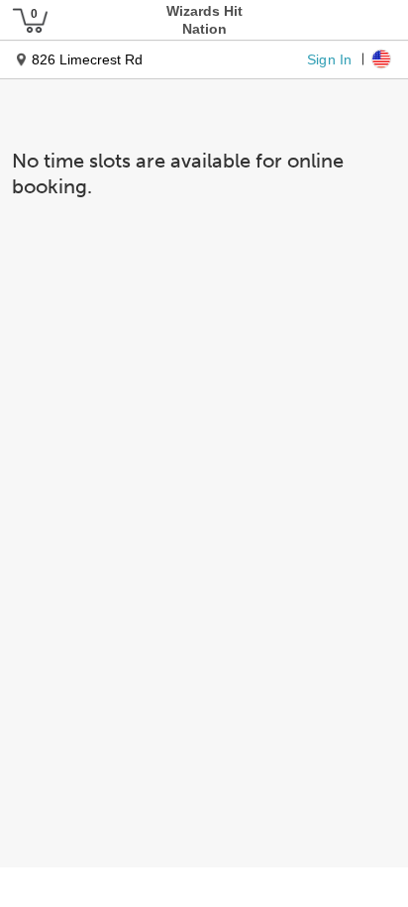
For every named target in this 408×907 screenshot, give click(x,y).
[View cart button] (30, 20)
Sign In (329, 58)
